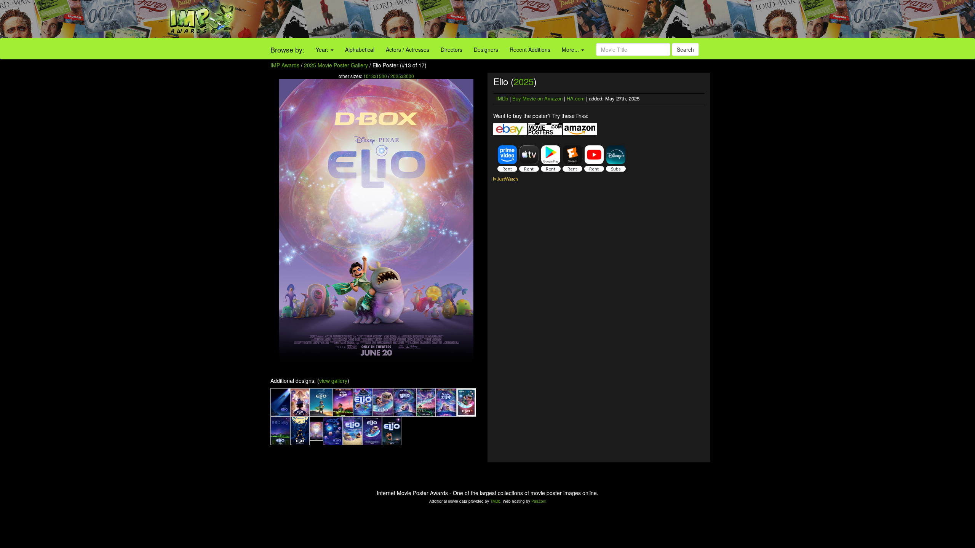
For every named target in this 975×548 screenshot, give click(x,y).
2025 (524, 81)
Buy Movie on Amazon (537, 98)
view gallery (333, 380)
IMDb (502, 98)
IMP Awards (284, 65)
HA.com (576, 98)
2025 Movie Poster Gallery (336, 65)
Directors (451, 49)
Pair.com (538, 501)
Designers (486, 49)
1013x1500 (375, 76)
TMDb (495, 501)
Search (685, 49)
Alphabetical (359, 49)
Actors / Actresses (407, 49)
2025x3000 (402, 76)
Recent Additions (530, 49)
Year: (323, 49)
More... (571, 49)
